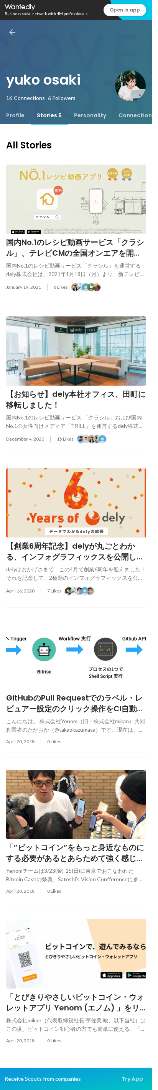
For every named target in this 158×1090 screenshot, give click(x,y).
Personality (90, 115)
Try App (132, 1079)
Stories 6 (49, 115)
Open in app (125, 10)
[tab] (15, 115)
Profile (15, 115)
